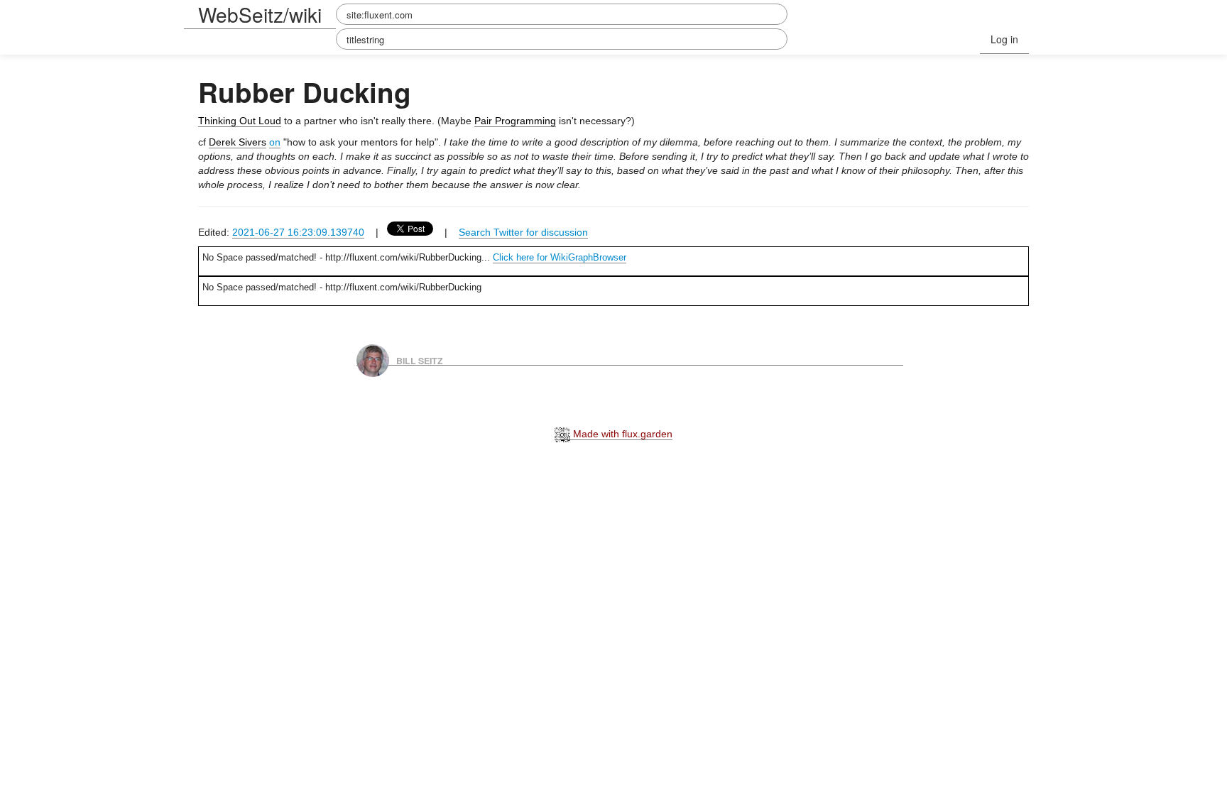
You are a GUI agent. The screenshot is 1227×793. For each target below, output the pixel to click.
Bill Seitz (419, 360)
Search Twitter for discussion (523, 232)
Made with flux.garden (621, 433)
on (274, 142)
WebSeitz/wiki (260, 14)
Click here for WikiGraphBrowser (559, 257)
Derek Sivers (237, 142)
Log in (1004, 39)
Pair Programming (515, 120)
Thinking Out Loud (239, 120)
